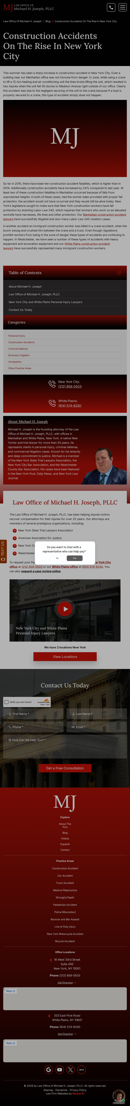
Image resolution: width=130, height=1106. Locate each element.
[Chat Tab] (65, 553)
